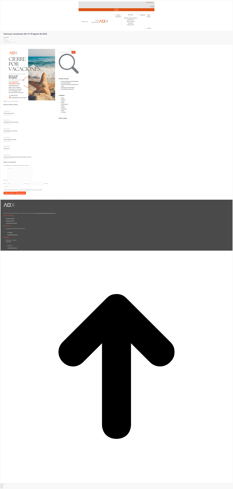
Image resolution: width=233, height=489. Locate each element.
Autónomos (63, 99)
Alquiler (62, 97)
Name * (5, 183)
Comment (6, 180)
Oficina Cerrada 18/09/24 (9, 113)
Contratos (63, 101)
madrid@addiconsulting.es (12, 248)
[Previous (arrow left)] (0, 486)
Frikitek (36, 213)
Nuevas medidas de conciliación (10, 139)
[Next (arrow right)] (2, 486)
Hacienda (63, 107)
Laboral (62, 110)
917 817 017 (9, 245)
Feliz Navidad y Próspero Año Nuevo (11, 122)
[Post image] (7, 111)
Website (46, 183)
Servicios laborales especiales (11, 223)
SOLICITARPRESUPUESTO (116, 9)
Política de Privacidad (45, 213)
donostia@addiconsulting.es (12, 234)
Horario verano (7, 148)
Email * (25, 183)
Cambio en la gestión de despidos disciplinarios (70, 81)
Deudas (62, 102)
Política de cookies (52, 213)
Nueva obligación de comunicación (10, 130)
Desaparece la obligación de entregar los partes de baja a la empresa (17, 157)
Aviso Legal (39, 213)
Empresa (62, 105)
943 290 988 (152, 6)
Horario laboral (64, 108)
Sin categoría (9, 101)
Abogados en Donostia (10, 220)
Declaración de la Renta (10, 218)
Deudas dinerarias (64, 104)
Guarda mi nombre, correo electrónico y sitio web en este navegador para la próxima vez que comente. (23, 189)
